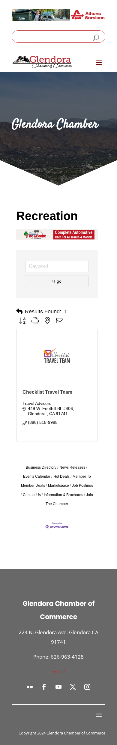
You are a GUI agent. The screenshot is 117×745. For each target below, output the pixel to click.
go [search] (59, 281)
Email (58, 671)
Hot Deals (61, 476)
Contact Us (32, 495)
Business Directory (41, 467)
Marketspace (58, 485)
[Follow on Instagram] (87, 687)
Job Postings (82, 485)
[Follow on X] (73, 687)
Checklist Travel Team (47, 392)
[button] (19, 311)
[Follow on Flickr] (30, 687)
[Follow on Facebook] (44, 687)
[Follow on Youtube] (58, 687)
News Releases (72, 467)
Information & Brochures (63, 495)
